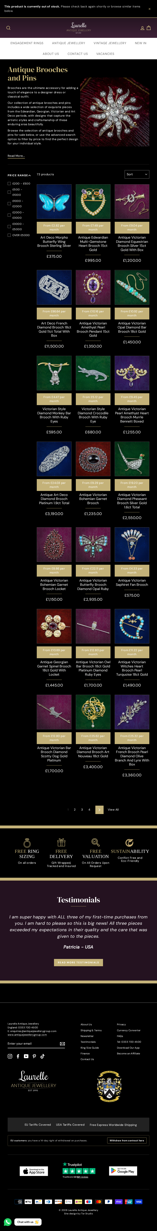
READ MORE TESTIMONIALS (78, 962)
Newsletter (87, 1036)
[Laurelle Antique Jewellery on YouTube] (26, 1056)
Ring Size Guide (90, 1047)
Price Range (18, 175)
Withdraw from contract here (127, 1140)
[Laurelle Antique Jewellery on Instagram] (10, 1056)
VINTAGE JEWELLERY (110, 43)
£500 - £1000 (17, 192)
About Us (86, 1024)
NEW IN (140, 43)
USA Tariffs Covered (70, 1125)
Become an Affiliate (128, 1053)
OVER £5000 (21, 235)
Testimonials (88, 1041)
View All (113, 810)
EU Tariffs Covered (38, 1125)
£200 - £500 (21, 183)
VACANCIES (105, 54)
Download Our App (128, 1047)
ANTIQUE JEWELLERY (68, 43)
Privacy (121, 1024)
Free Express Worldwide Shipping (113, 1125)
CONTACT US (78, 54)
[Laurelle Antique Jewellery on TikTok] (42, 1056)
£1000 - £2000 (17, 203)
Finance (85, 1053)
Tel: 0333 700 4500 (129, 1041)
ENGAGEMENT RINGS (27, 43)
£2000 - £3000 (18, 215)
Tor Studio (87, 1213)
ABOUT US (51, 54)
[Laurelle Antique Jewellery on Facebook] (18, 1056)
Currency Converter (129, 1030)
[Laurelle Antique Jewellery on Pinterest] (34, 1056)
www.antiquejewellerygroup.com (27, 1034)
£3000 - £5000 (18, 226)
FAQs (120, 1036)
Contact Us (87, 1059)
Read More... (16, 156)
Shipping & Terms (91, 1030)
